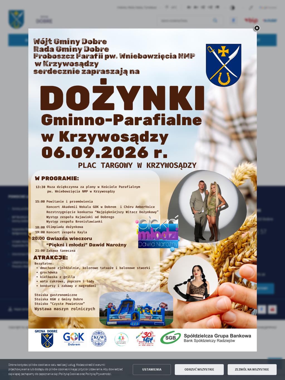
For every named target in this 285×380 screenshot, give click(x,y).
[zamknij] (257, 28)
